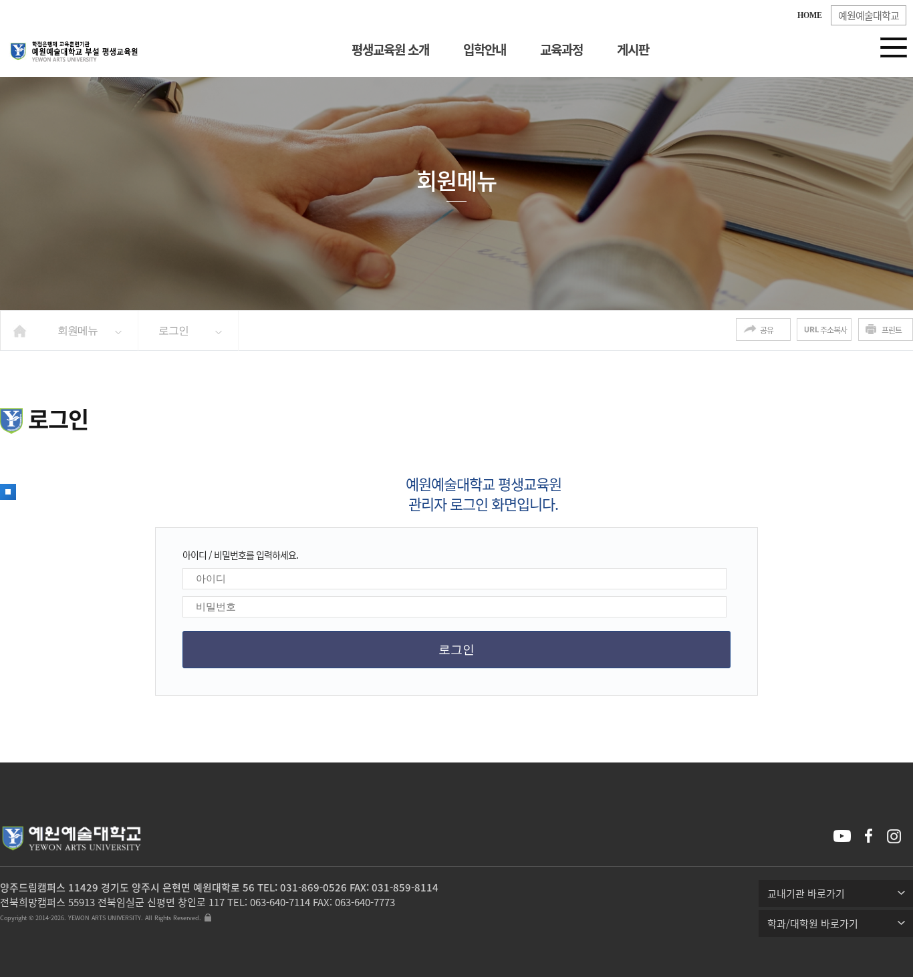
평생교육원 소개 (390, 49)
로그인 (173, 330)
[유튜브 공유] (844, 837)
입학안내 (484, 49)
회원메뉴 (77, 330)
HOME (809, 15)
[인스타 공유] (897, 836)
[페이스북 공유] (873, 836)
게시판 (633, 49)
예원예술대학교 (868, 15)
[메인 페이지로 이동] (73, 47)
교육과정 (561, 49)
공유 (766, 330)
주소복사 (833, 330)
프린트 (892, 330)
